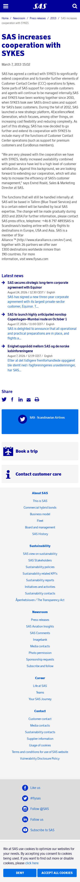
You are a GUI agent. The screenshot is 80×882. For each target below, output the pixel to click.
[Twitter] (4, 400)
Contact (40, 711)
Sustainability (40, 546)
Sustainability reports (40, 580)
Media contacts (40, 646)
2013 (53, 18)
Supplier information (40, 739)
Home (5, 18)
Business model (40, 514)
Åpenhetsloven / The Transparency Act (40, 600)
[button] (5, 6)
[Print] (36, 400)
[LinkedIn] (20, 400)
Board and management (40, 527)
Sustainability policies (40, 567)
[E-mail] (28, 400)
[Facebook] (12, 400)
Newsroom (19, 18)
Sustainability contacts (40, 593)
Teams (40, 692)
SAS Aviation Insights (40, 626)
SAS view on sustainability (40, 554)
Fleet (40, 521)
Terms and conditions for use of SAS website (40, 752)
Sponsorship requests (40, 659)
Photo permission (40, 653)
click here (32, 863)
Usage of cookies (40, 745)
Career (40, 678)
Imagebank (40, 640)
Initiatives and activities (40, 587)
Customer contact (40, 719)
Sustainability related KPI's (40, 573)
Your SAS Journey (40, 699)
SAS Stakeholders (40, 560)
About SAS (40, 493)
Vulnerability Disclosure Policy (40, 758)
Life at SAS (40, 686)
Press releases (38, 18)
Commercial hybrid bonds (40, 507)
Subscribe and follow (40, 666)
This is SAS (40, 501)
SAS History (40, 534)
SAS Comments (40, 633)
